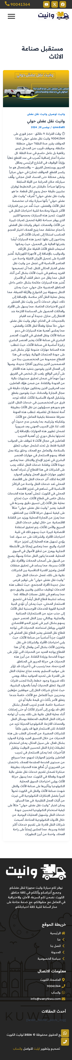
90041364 (20, 4)
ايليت (37, 1048)
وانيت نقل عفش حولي (46, 121)
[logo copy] (36, 872)
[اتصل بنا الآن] (65, 1042)
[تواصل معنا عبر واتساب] (65, 1033)
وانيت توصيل (57, 114)
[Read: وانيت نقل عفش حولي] (36, 88)
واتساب (17, 1048)
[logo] (53, 16)
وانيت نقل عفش (37, 114)
